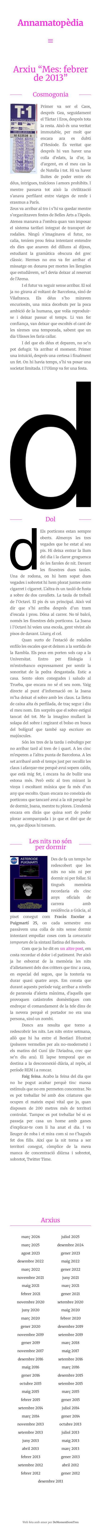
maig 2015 (30, 1391)
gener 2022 (70, 1269)
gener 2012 (70, 1473)
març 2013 (70, 1448)
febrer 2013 (30, 1457)
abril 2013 (30, 1448)
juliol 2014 (70, 1408)
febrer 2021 (30, 1294)
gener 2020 (30, 1326)
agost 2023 (30, 1253)
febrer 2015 (30, 1399)
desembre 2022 (30, 1261)
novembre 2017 (30, 1351)
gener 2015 (70, 1399)
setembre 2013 (30, 1432)
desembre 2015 (70, 1375)
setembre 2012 (30, 1465)
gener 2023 (70, 1253)
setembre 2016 (70, 1359)
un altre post (71, 948)
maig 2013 (70, 1440)
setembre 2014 (30, 1408)
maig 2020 (70, 1310)
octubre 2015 (31, 1383)
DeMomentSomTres (66, 1522)
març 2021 (70, 1285)
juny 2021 (70, 1277)
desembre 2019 (70, 1326)
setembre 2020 (70, 1302)
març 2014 (30, 1416)
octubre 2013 (70, 1424)
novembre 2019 (30, 1334)
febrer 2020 (70, 1318)
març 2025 (30, 1245)
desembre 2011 (50, 1481)
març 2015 (70, 1391)
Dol (50, 519)
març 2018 (70, 1342)
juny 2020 (30, 1310)
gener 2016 (30, 1375)
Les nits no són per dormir (50, 844)
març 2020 (30, 1318)
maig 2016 (30, 1367)
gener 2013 (70, 1457)
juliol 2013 (70, 1432)
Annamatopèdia (50, 23)
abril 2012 (70, 1465)
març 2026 (30, 1237)
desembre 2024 (70, 1245)
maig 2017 (70, 1351)
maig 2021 (30, 1285)
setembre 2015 (70, 1383)
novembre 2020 (30, 1302)
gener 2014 (70, 1416)
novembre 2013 (30, 1424)
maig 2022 (70, 1261)
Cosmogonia (50, 94)
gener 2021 (70, 1294)
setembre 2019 (70, 1334)
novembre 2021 (30, 1277)
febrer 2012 (30, 1473)
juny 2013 (30, 1440)
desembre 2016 (30, 1359)
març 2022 (30, 1269)
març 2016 (70, 1367)
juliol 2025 (70, 1237)
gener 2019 (30, 1342)
